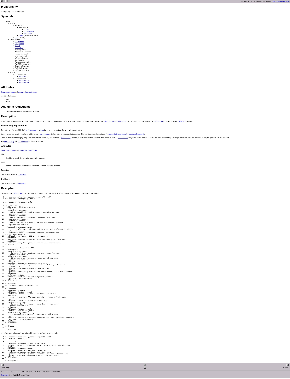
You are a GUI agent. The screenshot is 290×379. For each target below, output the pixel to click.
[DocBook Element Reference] (6, 2)
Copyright (4, 375)
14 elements (22, 175)
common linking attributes (27, 92)
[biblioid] (9, 2)
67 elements (21, 183)
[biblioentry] (4, 2)
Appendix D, (126, 134)
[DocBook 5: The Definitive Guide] (1, 2)
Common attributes (8, 92)
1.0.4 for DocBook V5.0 (280, 1)
